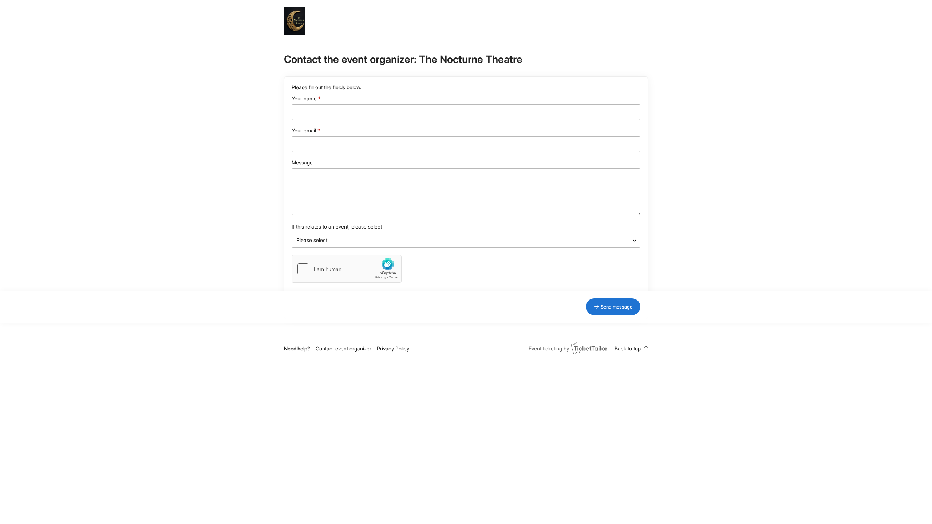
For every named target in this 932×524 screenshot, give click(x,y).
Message (302, 162)
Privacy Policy (393, 348)
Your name (304, 98)
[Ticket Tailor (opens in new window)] (589, 348)
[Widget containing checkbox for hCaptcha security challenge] (347, 269)
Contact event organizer (343, 348)
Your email (304, 130)
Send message (616, 307)
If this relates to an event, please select (337, 226)
